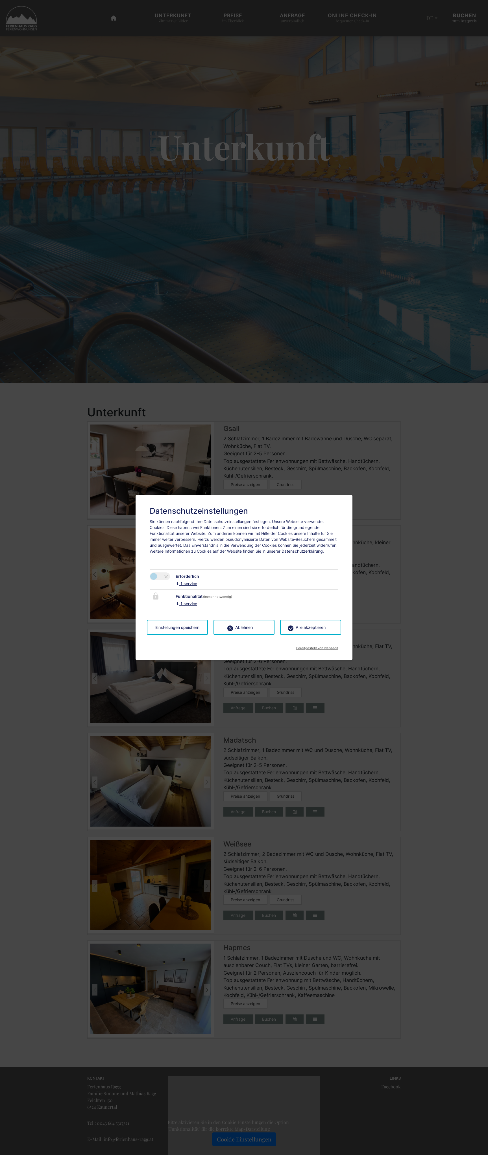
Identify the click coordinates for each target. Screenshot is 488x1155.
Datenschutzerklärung (302, 551)
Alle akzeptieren (311, 627)
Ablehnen (244, 627)
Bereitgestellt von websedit (317, 646)
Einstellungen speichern (177, 627)
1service (186, 583)
